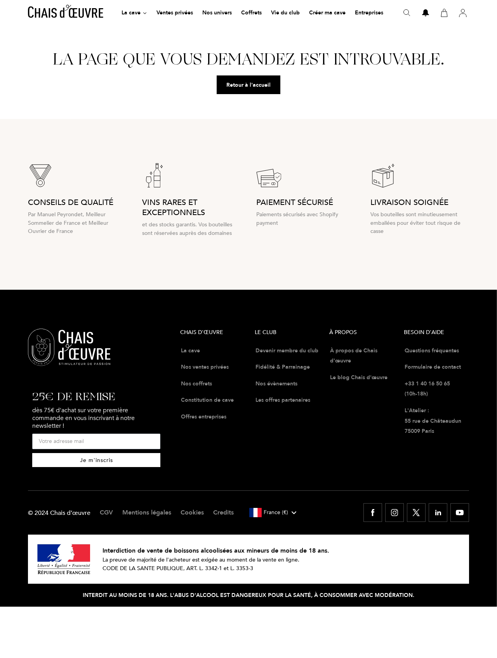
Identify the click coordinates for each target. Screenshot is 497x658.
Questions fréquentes (432, 350)
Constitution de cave (207, 400)
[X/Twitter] (416, 512)
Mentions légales (146, 512)
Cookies (192, 512)
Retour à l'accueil (248, 84)
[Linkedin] (438, 512)
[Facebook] (372, 512)
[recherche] (407, 13)
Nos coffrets (196, 383)
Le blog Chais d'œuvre (359, 377)
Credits (223, 512)
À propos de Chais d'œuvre (353, 355)
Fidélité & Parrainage (282, 366)
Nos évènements (276, 383)
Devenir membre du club (286, 350)
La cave (190, 350)
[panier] (444, 13)
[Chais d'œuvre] (65, 13)
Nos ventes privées (205, 366)
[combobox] (272, 512)
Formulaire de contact (433, 366)
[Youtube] (459, 512)
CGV (106, 512)
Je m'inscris (96, 459)
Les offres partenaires (282, 400)
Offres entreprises (203, 416)
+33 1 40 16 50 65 (427, 383)
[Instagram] (394, 512)
